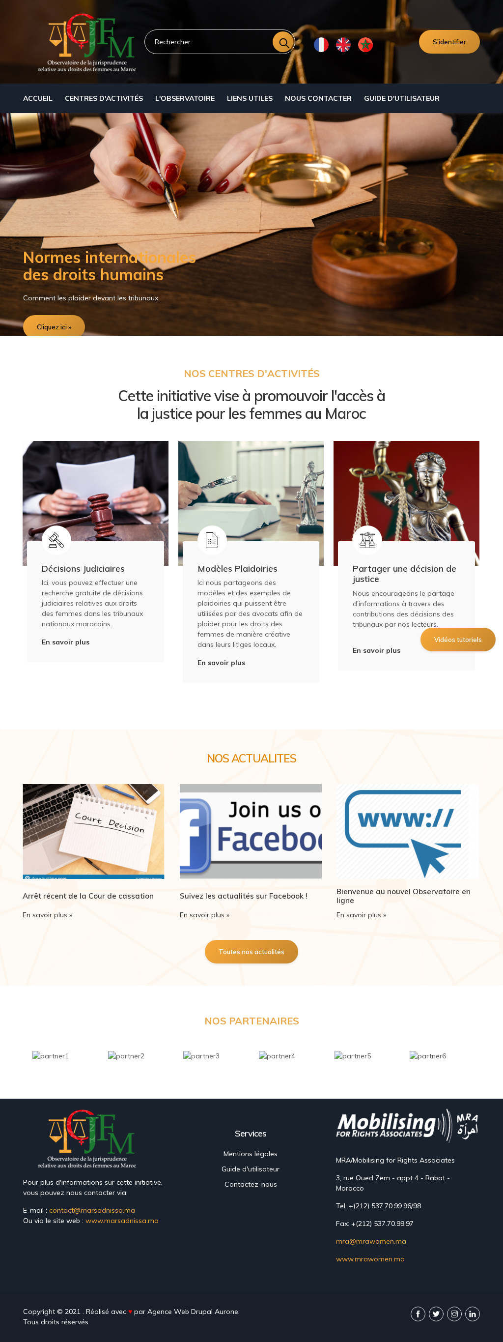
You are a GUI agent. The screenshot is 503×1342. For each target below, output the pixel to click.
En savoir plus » (47, 914)
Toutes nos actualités (251, 952)
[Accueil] (89, 41)
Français (321, 44)
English (343, 44)
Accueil (38, 98)
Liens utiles (250, 98)
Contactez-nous (250, 1184)
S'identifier (449, 42)
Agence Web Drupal (180, 1311)
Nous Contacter (318, 98)
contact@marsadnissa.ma (92, 1210)
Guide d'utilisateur (402, 98)
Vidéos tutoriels (458, 639)
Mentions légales (251, 1153)
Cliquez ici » (54, 327)
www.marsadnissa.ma (122, 1220)
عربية (365, 44)
